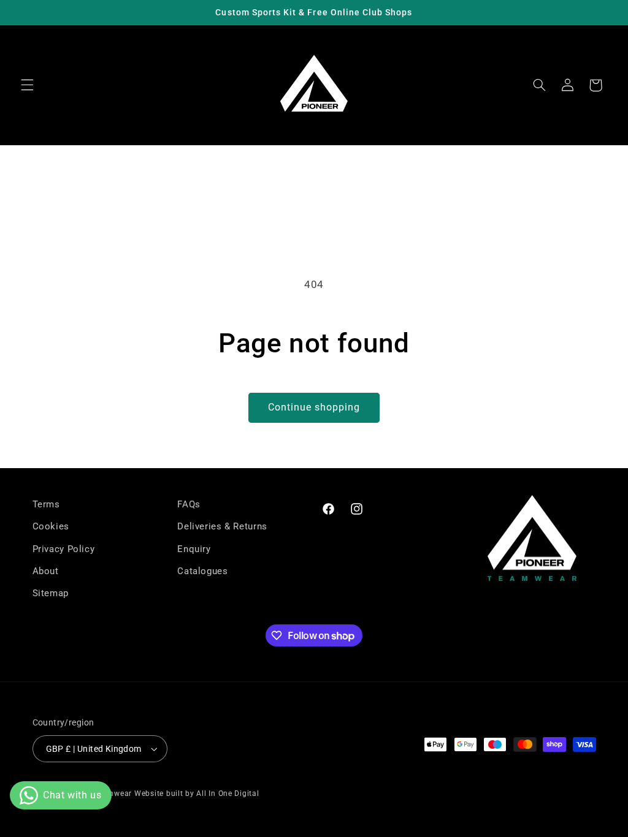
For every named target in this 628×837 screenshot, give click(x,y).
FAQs (189, 504)
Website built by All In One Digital (196, 793)
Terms (46, 504)
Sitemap (51, 593)
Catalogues (202, 571)
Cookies (51, 526)
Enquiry (193, 549)
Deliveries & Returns (222, 526)
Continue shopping (314, 407)
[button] (27, 85)
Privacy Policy (64, 549)
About (46, 571)
